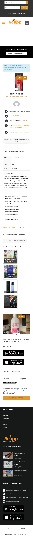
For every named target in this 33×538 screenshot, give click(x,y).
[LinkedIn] (25, 227)
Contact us (6, 418)
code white (8, 201)
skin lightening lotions (11, 214)
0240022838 (15, 116)
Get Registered (15, 13)
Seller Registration (16, 398)
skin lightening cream (11, 206)
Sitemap (5, 427)
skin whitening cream (11, 217)
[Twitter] (20, 227)
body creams (24, 196)
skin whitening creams (12, 219)
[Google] (23, 227)
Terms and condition (12, 534)
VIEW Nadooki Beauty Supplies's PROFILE (16, 140)
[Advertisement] (16, 31)
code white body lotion (20, 201)
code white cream (10, 204)
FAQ (4, 421)
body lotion (8, 198)
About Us (5, 415)
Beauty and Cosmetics (16, 53)
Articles (5, 424)
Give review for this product (15, 241)
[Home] (13, 22)
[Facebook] (18, 227)
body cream (15, 196)
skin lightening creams (12, 209)
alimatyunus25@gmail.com (22, 132)
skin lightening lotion (11, 211)
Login (24, 13)
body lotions (17, 198)
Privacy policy (24, 534)
